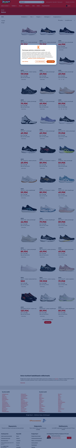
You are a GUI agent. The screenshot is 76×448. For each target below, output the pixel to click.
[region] (38, 55)
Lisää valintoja (25, 61)
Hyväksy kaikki (51, 61)
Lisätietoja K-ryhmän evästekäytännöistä (36, 58)
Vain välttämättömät (40, 61)
